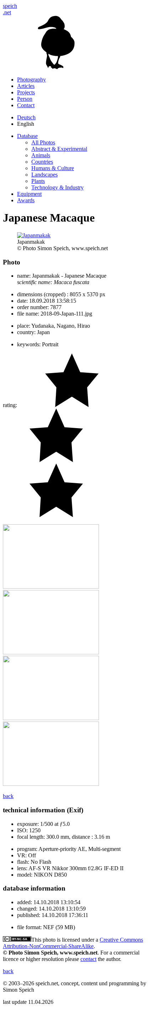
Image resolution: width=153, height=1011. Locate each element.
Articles (26, 86)
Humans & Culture (52, 168)
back (8, 796)
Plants (38, 181)
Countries (42, 162)
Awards (26, 200)
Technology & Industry (57, 187)
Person (24, 99)
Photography (31, 79)
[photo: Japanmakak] (34, 235)
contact (88, 959)
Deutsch (26, 117)
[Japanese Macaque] (51, 587)
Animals (40, 155)
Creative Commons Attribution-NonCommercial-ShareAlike (73, 943)
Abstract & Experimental (59, 149)
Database (27, 136)
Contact (26, 105)
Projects (26, 92)
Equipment (29, 194)
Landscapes (44, 175)
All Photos (43, 142)
